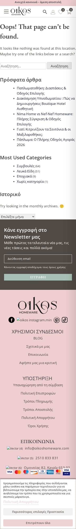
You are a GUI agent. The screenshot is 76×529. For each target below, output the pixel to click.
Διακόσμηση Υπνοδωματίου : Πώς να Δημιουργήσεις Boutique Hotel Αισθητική (46, 103)
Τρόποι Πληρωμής (38, 401)
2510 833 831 (46, 458)
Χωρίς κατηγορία (30, 181)
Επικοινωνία (38, 354)
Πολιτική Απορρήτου (38, 417)
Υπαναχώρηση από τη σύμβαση (38, 385)
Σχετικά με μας (38, 346)
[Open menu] (6, 11)
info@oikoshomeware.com (47, 448)
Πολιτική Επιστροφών (38, 393)
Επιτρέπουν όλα (38, 523)
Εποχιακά (24, 176)
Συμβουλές (25, 166)
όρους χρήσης (57, 267)
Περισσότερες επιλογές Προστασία (38, 512)
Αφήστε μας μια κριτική (38, 362)
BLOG (38, 338)
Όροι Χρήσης (38, 426)
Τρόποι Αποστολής (38, 409)
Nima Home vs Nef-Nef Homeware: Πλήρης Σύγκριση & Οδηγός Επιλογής (45, 119)
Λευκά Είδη (25, 171)
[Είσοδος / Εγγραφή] (53, 13)
